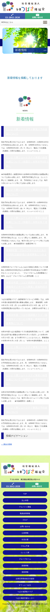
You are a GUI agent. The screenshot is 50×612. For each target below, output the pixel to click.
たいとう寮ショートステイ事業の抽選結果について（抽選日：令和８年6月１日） (27, 379)
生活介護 (25, 539)
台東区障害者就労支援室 (25, 579)
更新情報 (25, 572)
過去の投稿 (6, 444)
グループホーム (25, 559)
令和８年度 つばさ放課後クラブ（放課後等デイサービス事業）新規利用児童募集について (26, 319)
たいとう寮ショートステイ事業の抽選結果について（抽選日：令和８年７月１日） (26, 222)
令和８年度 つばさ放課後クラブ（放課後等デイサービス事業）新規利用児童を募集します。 (26, 286)
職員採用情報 (25, 513)
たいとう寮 (25, 553)
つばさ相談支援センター (25, 598)
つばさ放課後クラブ (25, 592)
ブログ (25, 520)
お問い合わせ (25, 526)
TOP (25, 494)
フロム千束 (25, 546)
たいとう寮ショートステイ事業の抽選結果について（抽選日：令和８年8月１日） (27, 161)
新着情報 (25, 566)
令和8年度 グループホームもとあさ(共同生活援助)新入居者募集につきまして (26, 254)
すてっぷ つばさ (25, 585)
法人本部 (25, 500)
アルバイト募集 (25, 507)
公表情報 (25, 533)
